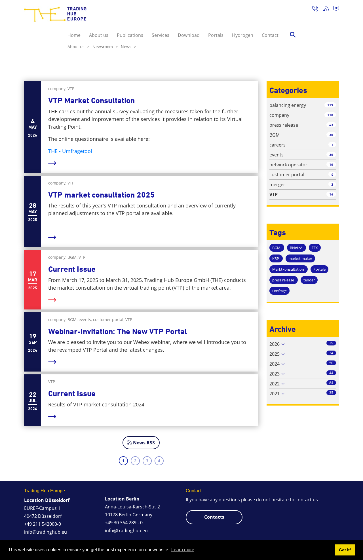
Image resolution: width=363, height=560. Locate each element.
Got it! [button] (345, 550)
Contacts (214, 517)
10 (331, 164)
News (128, 46)
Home (74, 35)
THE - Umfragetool (70, 151)
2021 (274, 394)
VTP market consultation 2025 (101, 195)
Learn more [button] (182, 549)
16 (331, 194)
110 (330, 115)
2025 (274, 354)
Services (160, 35)
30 (331, 135)
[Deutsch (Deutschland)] (334, 9)
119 (330, 105)
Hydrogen (242, 35)
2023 (274, 374)
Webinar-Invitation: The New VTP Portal (117, 331)
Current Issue (72, 269)
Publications (130, 35)
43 (331, 125)
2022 (274, 384)
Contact (270, 35)
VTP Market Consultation (91, 100)
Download (189, 35)
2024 (274, 364)
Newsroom (105, 46)
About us (98, 35)
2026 (274, 344)
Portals (215, 35)
